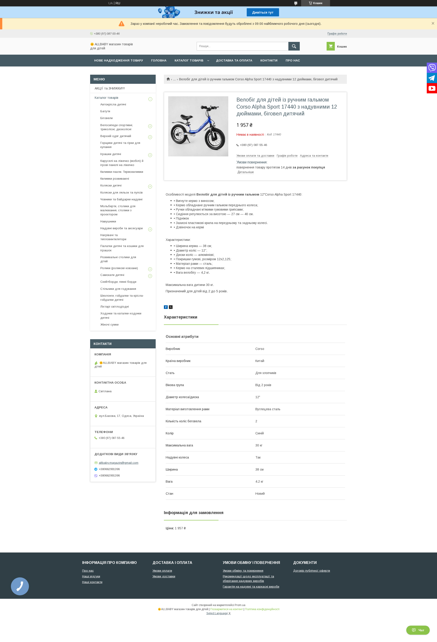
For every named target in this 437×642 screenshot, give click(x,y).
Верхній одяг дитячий (115, 136)
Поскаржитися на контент (226, 609)
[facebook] (166, 308)
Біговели (106, 118)
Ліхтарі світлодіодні (114, 306)
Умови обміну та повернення (243, 570)
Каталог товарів (189, 60)
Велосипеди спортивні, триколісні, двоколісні (116, 127)
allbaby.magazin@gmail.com (118, 462)
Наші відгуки (91, 576)
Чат (421, 630)
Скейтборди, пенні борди (118, 281)
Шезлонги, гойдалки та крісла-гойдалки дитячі (122, 297)
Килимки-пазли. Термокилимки (121, 171)
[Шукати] (294, 46)
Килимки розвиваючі (114, 178)
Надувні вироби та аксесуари (121, 228)
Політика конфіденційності (262, 609)
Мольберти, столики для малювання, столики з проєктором (117, 210)
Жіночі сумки (109, 324)
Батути (105, 111)
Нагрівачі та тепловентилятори (113, 237)
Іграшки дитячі (110, 154)
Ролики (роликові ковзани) (119, 268)
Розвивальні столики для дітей (118, 259)
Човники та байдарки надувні (121, 199)
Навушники (108, 221)
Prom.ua (240, 605)
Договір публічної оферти (311, 570)
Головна (158, 60)
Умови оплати (162, 570)
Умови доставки (163, 576)
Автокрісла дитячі (113, 104)
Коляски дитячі (111, 185)
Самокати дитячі (112, 275)
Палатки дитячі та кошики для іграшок (122, 248)
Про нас (293, 60)
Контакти (268, 60)
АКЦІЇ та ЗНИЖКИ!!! (110, 88)
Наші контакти (92, 582)
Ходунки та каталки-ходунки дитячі (120, 315)
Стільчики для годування (118, 288)
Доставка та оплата (234, 60)
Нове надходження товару (118, 60)
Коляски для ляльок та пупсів (121, 192)
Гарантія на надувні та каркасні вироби (251, 586)
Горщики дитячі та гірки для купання (120, 145)
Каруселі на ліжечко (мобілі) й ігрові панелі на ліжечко (121, 163)
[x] (171, 308)
